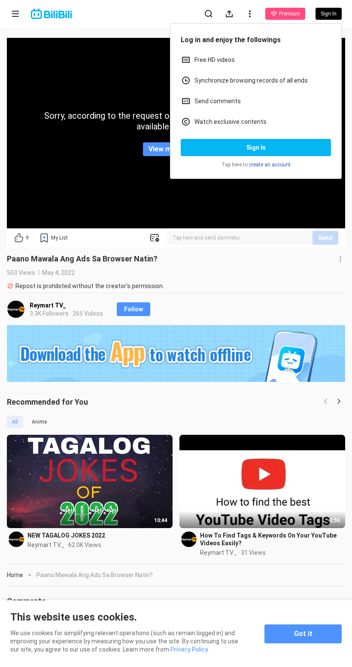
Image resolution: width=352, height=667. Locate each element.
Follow (133, 309)
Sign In (256, 147)
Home (15, 575)
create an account (270, 165)
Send (325, 237)
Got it (303, 634)
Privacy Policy (189, 649)
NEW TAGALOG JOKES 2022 (66, 535)
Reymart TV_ (48, 305)
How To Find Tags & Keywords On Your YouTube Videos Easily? (268, 539)
